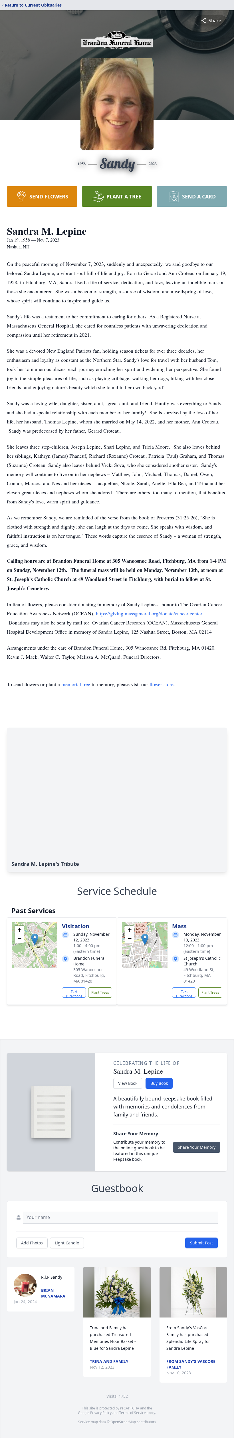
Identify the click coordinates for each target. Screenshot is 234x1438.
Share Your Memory (196, 1147)
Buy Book (159, 1083)
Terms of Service (132, 1412)
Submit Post (201, 1243)
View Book (127, 1083)
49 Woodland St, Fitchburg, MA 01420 (199, 975)
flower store (162, 684)
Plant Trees (100, 992)
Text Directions (74, 993)
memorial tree (75, 684)
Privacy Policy (101, 1412)
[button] (34, 939)
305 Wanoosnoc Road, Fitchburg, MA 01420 (89, 975)
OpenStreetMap (123, 1421)
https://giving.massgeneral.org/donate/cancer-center (149, 613)
